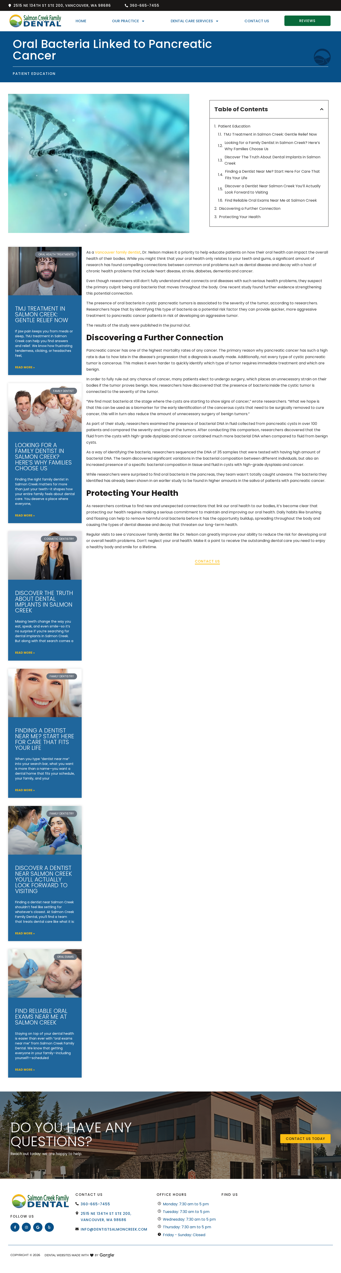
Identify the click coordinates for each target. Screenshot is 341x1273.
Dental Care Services (192, 21)
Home (81, 21)
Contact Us (256, 21)
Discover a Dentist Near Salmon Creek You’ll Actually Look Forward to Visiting (273, 189)
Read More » (25, 367)
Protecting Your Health (240, 217)
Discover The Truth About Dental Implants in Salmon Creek (272, 160)
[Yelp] (49, 1227)
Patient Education (234, 126)
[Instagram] (26, 1227)
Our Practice (125, 21)
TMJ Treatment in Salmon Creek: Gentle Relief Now (270, 134)
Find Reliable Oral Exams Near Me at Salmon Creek (271, 200)
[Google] (37, 1227)
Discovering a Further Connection (249, 208)
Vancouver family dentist (118, 252)
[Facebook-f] (14, 1227)
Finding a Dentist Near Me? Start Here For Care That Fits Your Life (272, 174)
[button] (322, 109)
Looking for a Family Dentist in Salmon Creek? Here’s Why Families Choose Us (272, 146)
